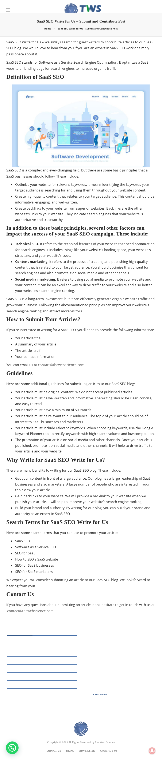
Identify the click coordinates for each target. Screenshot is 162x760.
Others (42, 668)
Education (42, 652)
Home (47, 28)
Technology (42, 692)
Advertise (87, 750)
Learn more (99, 694)
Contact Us (108, 750)
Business (42, 644)
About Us (54, 750)
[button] (12, 747)
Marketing (42, 660)
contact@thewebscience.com (61, 365)
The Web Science (105, 742)
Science (42, 676)
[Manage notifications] (152, 750)
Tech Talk (42, 684)
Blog (70, 750)
